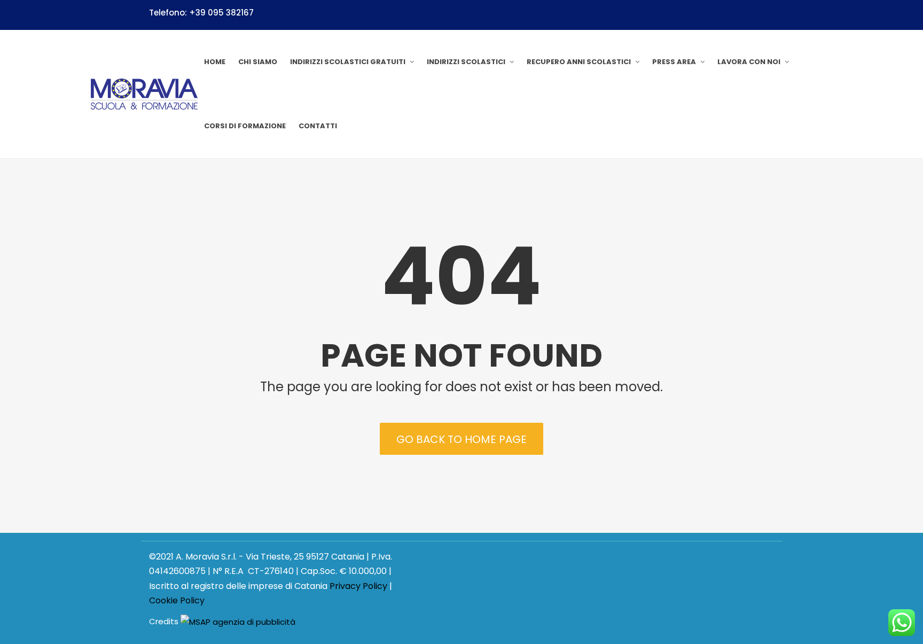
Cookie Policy (177, 600)
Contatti (318, 126)
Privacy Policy (358, 586)
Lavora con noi (748, 62)
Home (214, 62)
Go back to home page (461, 439)
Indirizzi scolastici (466, 62)
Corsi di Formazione (245, 126)
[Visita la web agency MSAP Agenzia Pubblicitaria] (238, 622)
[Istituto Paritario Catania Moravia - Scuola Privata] (144, 94)
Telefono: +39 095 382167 (201, 12)
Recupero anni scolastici (579, 62)
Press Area (674, 62)
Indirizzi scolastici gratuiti (347, 62)
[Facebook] (769, 14)
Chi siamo (257, 62)
